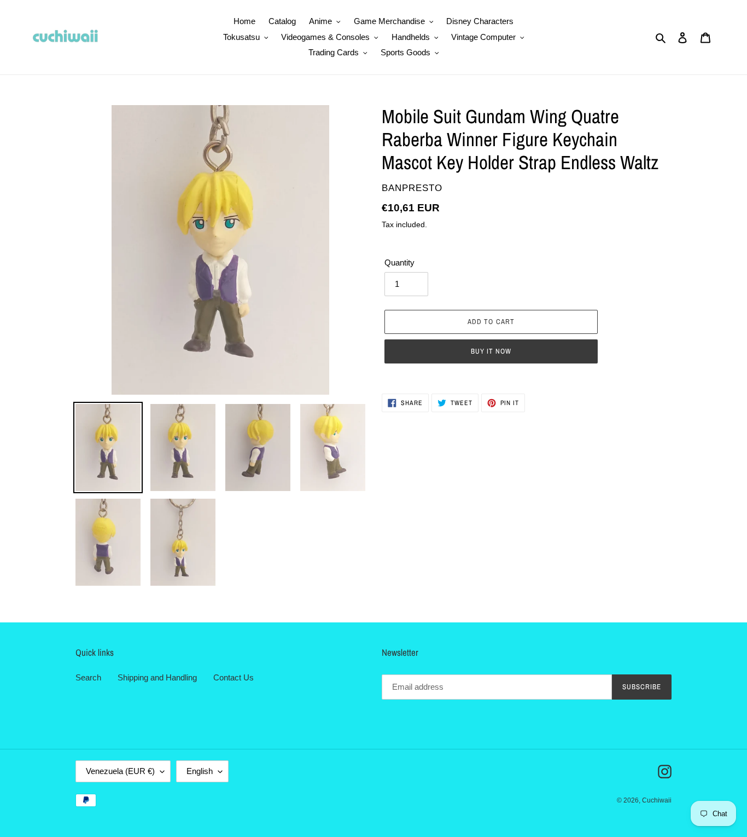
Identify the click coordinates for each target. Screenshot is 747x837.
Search (88, 677)
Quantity (399, 262)
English (199, 771)
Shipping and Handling (157, 677)
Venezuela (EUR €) (120, 771)
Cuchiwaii (657, 800)
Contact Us (233, 677)
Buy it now (491, 351)
